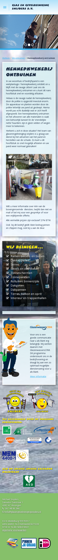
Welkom (6, 58)
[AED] (29, 481)
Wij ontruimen (18, 58)
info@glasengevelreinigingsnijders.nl (23, 511)
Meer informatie (38, 376)
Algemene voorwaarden (14, 530)
